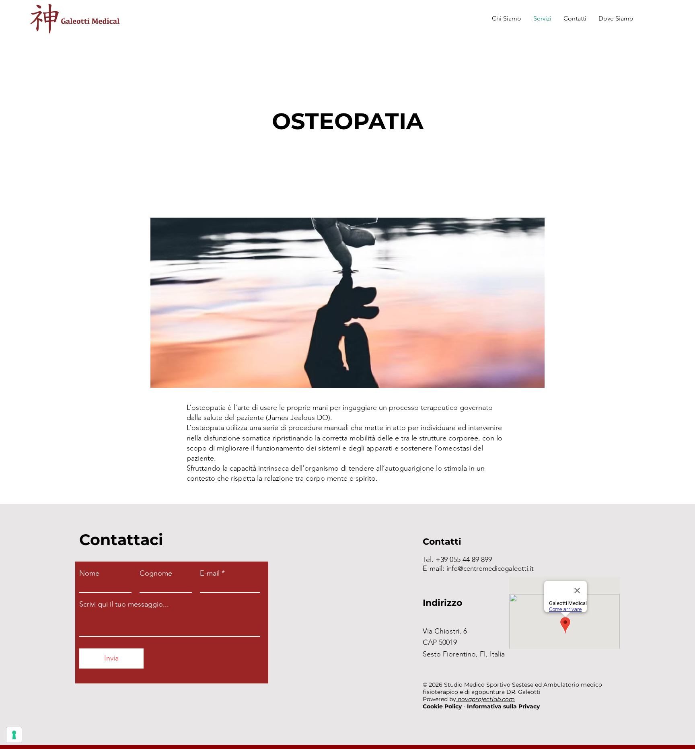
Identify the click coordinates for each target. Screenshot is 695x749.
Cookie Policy (442, 706)
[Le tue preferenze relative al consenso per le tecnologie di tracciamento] (14, 735)
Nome (89, 573)
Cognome (156, 573)
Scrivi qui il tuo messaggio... (124, 604)
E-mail (210, 573)
